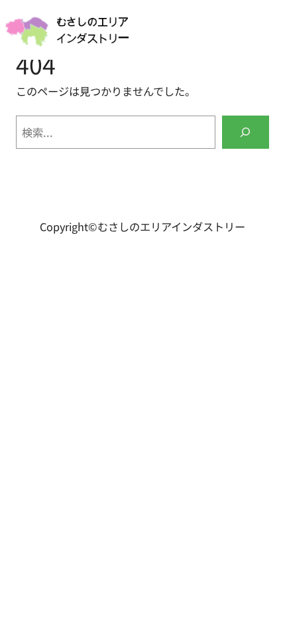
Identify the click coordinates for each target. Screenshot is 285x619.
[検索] (245, 132)
